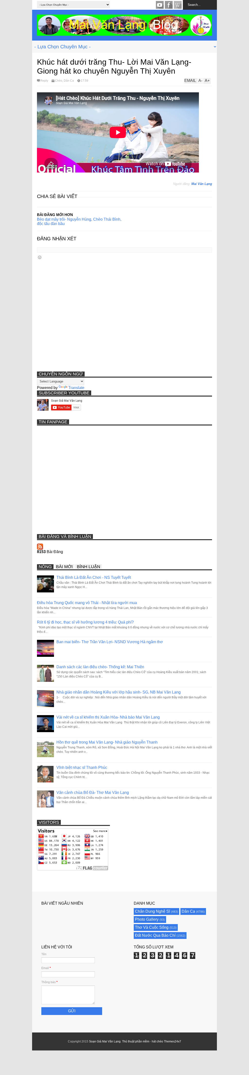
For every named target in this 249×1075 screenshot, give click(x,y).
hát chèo (157, 1041)
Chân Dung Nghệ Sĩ (152, 911)
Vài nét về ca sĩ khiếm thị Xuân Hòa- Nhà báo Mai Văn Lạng (108, 717)
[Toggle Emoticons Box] (39, 257)
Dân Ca (69, 80)
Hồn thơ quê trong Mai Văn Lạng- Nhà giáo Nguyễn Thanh (107, 742)
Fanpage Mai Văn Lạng (169, 5)
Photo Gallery (147, 919)
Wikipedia (178, 5)
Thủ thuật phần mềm (135, 1041)
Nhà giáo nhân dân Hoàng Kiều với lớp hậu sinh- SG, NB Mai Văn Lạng (118, 692)
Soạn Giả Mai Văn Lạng (105, 1041)
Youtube (160, 5)
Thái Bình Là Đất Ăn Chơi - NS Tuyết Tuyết (93, 577)
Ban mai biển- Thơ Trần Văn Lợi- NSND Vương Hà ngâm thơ (109, 642)
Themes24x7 (172, 1041)
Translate (76, 388)
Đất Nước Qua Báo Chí (155, 935)
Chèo (58, 80)
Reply (44, 80)
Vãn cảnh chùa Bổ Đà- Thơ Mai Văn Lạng (92, 792)
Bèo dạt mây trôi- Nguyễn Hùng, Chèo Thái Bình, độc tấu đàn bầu (79, 221)
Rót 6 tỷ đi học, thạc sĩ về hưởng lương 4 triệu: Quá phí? (85, 622)
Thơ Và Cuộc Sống (152, 927)
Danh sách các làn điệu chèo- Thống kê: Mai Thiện (100, 667)
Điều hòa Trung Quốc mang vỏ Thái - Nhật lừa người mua (87, 603)
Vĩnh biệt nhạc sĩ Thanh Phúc (81, 767)
